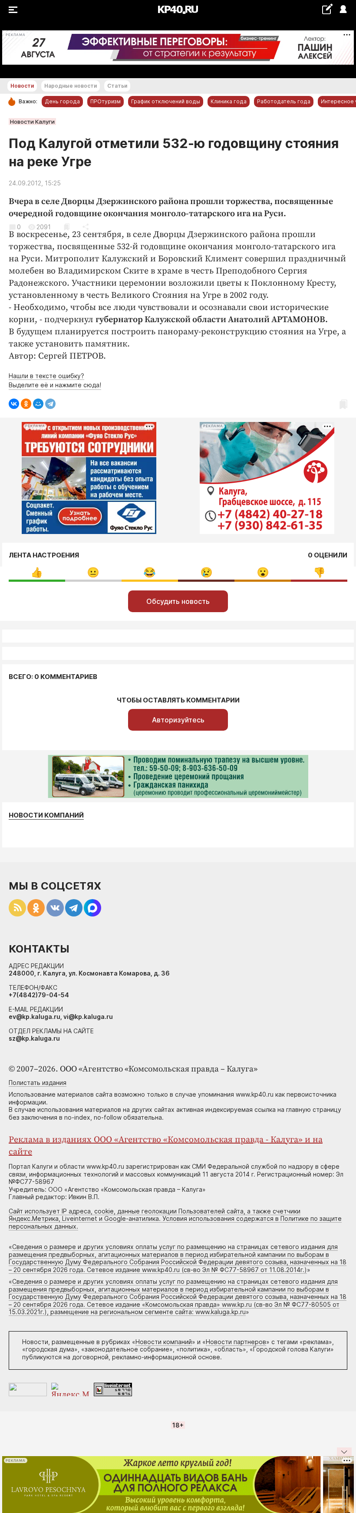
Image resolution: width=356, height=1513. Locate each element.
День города (62, 101)
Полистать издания (37, 1082)
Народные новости (70, 85)
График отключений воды (165, 101)
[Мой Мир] (38, 404)
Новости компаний (46, 815)
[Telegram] (50, 404)
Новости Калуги (32, 121)
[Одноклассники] (26, 404)
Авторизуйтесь (178, 719)
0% (37, 572)
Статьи (117, 85)
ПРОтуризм (105, 101)
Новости (22, 85)
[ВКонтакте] (14, 404)
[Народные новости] (327, 8)
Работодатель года (283, 101)
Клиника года (229, 101)
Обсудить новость (178, 601)
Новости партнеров (236, 1341)
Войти (342, 9)
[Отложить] (66, 227)
